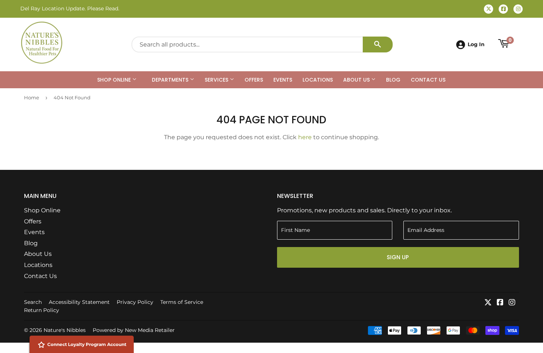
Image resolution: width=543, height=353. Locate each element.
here (305, 137)
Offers (254, 79)
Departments (171, 79)
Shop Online (114, 79)
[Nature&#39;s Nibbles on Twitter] (488, 302)
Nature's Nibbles (65, 330)
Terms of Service (181, 302)
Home (31, 97)
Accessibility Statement (79, 302)
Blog (393, 79)
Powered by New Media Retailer (134, 330)
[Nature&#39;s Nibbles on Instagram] (512, 302)
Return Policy (41, 310)
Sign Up (398, 257)
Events (282, 79)
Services (217, 79)
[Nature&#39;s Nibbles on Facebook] (500, 302)
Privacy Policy (135, 302)
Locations (318, 79)
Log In (476, 44)
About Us (357, 79)
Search (33, 302)
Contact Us (428, 79)
